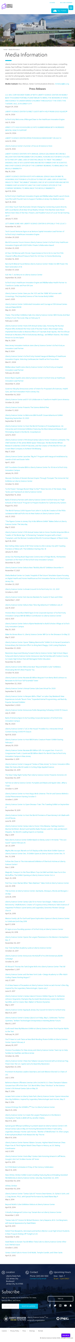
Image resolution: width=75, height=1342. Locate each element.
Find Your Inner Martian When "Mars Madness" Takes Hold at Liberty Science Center (37, 883)
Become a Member (66, 3)
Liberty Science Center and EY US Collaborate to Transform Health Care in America (37, 400)
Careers (4, 1331)
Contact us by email (38, 1279)
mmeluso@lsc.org (62, 84)
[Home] (7, 10)
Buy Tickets (61, 11)
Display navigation (71, 8)
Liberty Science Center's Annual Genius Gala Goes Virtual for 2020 (30, 689)
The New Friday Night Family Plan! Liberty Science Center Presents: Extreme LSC (36, 775)
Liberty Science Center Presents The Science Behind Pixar (27, 408)
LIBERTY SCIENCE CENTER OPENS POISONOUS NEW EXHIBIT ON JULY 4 (33, 138)
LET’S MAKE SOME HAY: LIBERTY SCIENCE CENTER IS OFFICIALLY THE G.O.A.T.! (35, 224)
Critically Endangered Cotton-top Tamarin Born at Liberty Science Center (33, 1212)
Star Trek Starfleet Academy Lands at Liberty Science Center (28, 948)
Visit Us (60, 1299)
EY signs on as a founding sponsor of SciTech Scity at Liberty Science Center (34, 929)
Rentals (40, 1331)
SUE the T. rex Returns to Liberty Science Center (23, 275)
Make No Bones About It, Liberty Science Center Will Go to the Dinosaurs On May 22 (37, 635)
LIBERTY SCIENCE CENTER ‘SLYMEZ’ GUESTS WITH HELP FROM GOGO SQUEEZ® (36, 112)
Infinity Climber (11, 1186)
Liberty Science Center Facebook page (50, 1305)
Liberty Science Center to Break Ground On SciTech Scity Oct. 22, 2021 (32, 589)
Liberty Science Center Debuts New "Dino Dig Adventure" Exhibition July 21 (33, 605)
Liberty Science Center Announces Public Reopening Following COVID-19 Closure (36, 710)
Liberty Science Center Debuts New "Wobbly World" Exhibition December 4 (34, 568)
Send (28, 1306)
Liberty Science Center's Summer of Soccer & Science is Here (28, 146)
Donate (52, 3)
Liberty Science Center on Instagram (60, 1305)
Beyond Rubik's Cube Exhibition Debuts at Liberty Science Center (30, 1205)
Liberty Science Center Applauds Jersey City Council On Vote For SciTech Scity (35, 1010)
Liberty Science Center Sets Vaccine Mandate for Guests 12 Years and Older (34, 597)
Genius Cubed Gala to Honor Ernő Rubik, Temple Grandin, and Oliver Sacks (33, 1253)
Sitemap (32, 1331)
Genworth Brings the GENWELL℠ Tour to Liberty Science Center (30, 1107)
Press (24, 1331)
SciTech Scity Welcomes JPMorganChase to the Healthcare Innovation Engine (35, 120)
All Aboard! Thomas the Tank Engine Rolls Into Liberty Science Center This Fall (35, 967)
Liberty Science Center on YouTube (65, 1305)
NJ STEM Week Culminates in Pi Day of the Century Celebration (29, 1167)
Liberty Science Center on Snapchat (70, 1305)
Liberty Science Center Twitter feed (55, 1305)
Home (5, 50)
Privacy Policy (14, 1331)
